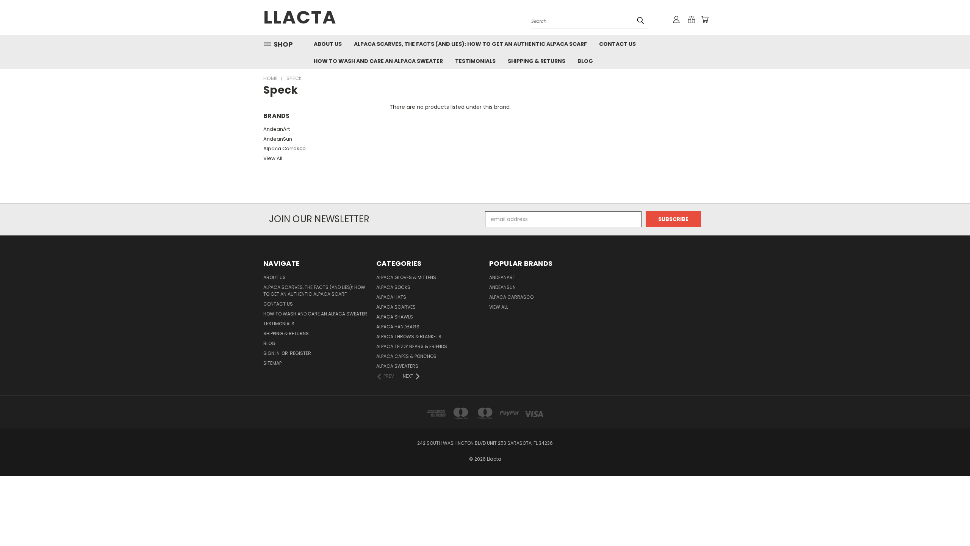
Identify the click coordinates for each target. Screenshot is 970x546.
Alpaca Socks (393, 287)
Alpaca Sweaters (397, 366)
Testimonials (475, 61)
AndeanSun (277, 139)
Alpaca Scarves (396, 307)
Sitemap (272, 363)
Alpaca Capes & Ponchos (406, 356)
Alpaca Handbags (397, 326)
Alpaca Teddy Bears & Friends (411, 346)
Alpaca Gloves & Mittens (406, 277)
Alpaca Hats (391, 297)
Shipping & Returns (536, 61)
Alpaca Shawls (394, 317)
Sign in (272, 353)
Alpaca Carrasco (284, 148)
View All (272, 158)
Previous (950, 522)
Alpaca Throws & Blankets (408, 336)
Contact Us (617, 44)
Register (300, 353)
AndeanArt (276, 129)
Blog (585, 61)
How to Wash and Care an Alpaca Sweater (378, 61)
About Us (328, 44)
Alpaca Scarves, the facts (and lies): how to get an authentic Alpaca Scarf (470, 44)
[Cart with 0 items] (705, 19)
